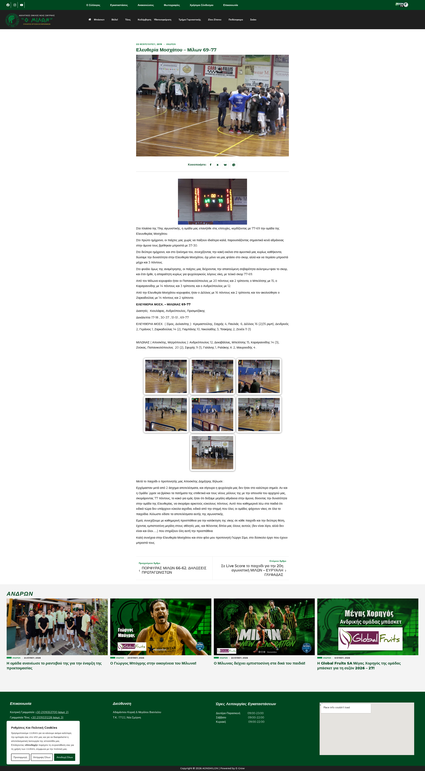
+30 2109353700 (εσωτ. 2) (52, 712)
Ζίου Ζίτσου (214, 19)
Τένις (128, 19)
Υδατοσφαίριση (162, 19)
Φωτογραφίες (172, 5)
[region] (43, 742)
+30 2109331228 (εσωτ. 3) (47, 717)
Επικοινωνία (230, 5)
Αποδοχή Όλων (65, 757)
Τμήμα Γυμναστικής (190, 19)
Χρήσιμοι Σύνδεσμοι (201, 5)
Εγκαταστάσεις (119, 5)
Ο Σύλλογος (93, 5)
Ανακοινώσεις (146, 5)
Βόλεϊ (115, 19)
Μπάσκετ (99, 19)
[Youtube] (22, 5)
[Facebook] (8, 5)
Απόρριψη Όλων (41, 757)
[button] (96, 5)
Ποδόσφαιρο (236, 19)
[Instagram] (15, 5)
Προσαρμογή (20, 757)
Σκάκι (253, 19)
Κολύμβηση (144, 19)
